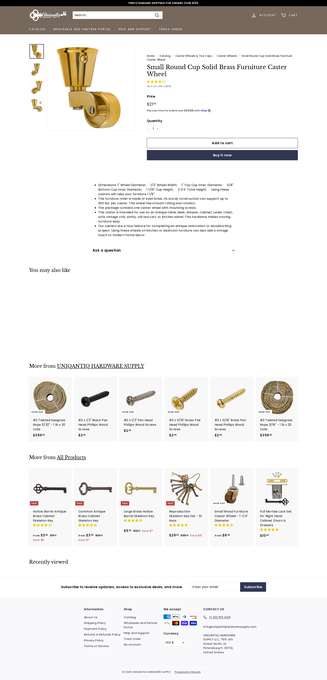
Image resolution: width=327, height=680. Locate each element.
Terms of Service (96, 646)
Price (151, 96)
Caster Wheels (227, 56)
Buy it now (222, 155)
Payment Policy (95, 629)
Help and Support (135, 29)
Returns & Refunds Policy (102, 634)
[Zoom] (90, 87)
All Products (71, 457)
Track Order (171, 29)
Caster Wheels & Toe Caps (193, 56)
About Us (90, 617)
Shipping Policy (95, 623)
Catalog (37, 29)
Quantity (154, 121)
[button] (156, 82)
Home (151, 56)
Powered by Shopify (188, 672)
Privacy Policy (94, 640)
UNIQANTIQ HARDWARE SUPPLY (100, 366)
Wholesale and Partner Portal (82, 29)
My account (132, 644)
